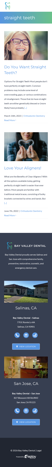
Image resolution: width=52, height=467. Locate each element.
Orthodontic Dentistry (34, 115)
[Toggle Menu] (46, 6)
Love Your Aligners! (22, 168)
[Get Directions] (35, 335)
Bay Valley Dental (26, 450)
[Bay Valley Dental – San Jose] (26, 357)
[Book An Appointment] (26, 335)
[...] (25, 107)
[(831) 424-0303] (17, 335)
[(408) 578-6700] (17, 411)
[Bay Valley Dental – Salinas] (26, 282)
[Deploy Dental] (30, 457)
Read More (9, 120)
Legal (38, 450)
